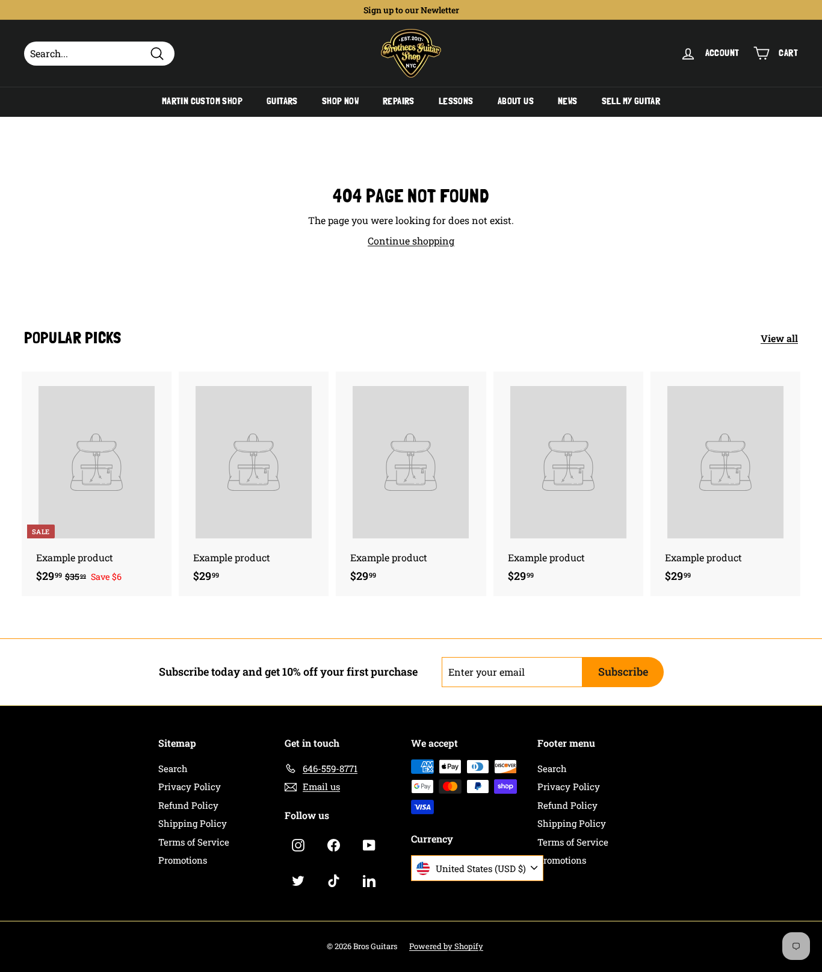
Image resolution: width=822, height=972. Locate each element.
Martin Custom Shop (202, 101)
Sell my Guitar (631, 101)
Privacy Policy (189, 786)
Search (173, 768)
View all (779, 338)
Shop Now (340, 101)
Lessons (456, 101)
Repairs (399, 101)
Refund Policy (188, 805)
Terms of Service (193, 842)
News (568, 101)
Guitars (282, 101)
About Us (516, 101)
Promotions (182, 860)
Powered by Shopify (446, 946)
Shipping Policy (192, 823)
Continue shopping (411, 240)
